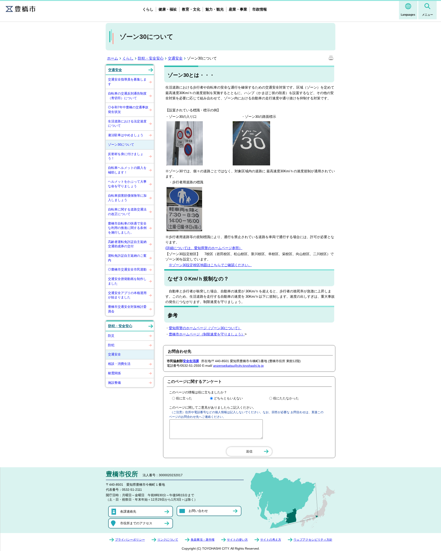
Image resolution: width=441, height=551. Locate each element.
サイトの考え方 (270, 539)
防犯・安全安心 (151, 58)
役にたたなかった (286, 398)
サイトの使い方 (237, 539)
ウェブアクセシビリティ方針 (313, 539)
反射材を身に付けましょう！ (125, 156)
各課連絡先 (128, 511)
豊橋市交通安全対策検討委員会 (127, 309)
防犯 (111, 345)
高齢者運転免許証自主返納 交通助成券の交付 (129, 244)
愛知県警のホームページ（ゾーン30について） (205, 328)
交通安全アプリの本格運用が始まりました (127, 295)
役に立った (184, 398)
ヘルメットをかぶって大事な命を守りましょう (127, 184)
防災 (111, 336)
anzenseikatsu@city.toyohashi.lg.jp (238, 365)
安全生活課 (191, 361)
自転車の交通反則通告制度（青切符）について (127, 96)
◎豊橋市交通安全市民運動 (127, 269)
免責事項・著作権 (203, 539)
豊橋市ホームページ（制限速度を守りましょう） (207, 334)
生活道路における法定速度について (127, 123)
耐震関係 (114, 373)
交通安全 (175, 58)
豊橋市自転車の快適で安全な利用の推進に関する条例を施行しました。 (127, 228)
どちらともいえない (228, 398)
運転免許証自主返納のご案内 (127, 258)
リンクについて (167, 539)
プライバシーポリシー (130, 539)
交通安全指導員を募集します (127, 82)
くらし (147, 9)
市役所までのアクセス (136, 523)
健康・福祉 (167, 9)
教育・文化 (191, 9)
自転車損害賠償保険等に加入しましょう (127, 198)
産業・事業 (238, 9)
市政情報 (259, 9)
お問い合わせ (198, 511)
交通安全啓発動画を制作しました (127, 281)
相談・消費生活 (119, 364)
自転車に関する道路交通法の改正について (127, 212)
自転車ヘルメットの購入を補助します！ (127, 170)
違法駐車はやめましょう (125, 135)
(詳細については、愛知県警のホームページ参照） (203, 248)
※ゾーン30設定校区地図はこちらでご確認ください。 (210, 265)
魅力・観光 (214, 9)
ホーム (112, 58)
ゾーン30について (121, 144)
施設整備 (114, 382)
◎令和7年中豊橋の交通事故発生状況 (128, 109)
